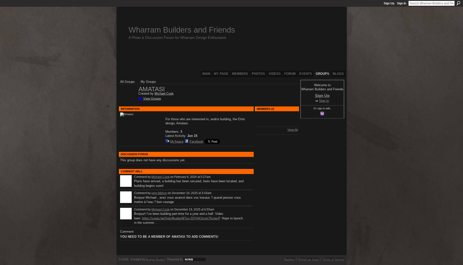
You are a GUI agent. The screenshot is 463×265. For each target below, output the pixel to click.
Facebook (196, 141)
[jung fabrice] (277, 123)
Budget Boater (155, 259)
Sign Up (389, 3)
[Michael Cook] (128, 99)
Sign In (401, 3)
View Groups (152, 98)
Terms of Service (333, 259)
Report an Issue (308, 259)
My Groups (148, 82)
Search (458, 3)
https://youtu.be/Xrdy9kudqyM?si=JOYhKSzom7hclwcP (181, 218)
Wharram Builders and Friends (182, 29)
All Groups (127, 82)
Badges (290, 259)
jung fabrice (159, 193)
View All (292, 130)
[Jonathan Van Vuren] (264, 123)
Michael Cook (164, 93)
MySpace (177, 141)
